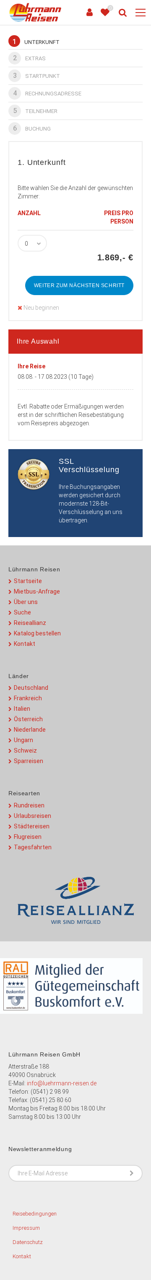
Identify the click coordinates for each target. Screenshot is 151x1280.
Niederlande (30, 729)
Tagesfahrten (33, 847)
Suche (22, 612)
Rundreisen (29, 805)
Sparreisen (28, 761)
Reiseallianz (30, 622)
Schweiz (25, 750)
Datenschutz (28, 1242)
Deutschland (31, 687)
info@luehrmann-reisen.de (61, 1083)
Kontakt (24, 643)
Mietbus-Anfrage (37, 591)
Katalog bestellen (37, 633)
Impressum (26, 1228)
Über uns (26, 602)
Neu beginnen (40, 307)
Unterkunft (36, 42)
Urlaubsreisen (32, 815)
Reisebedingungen (35, 1214)
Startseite (28, 581)
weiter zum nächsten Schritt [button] (79, 285)
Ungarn (23, 740)
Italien (22, 708)
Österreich (28, 719)
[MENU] (140, 13)
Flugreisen (28, 836)
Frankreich (28, 698)
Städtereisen (31, 826)
